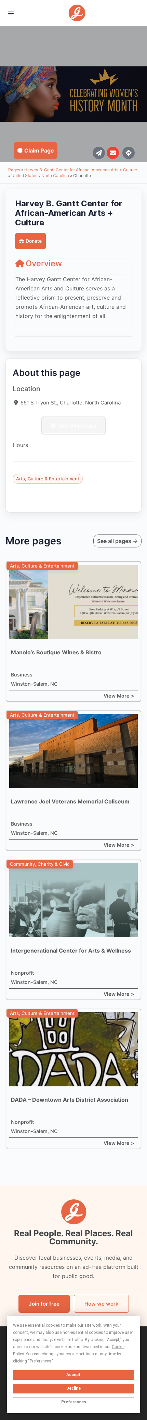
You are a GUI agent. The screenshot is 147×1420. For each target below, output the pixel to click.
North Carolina (55, 175)
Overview (44, 263)
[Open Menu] (11, 12)
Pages (14, 169)
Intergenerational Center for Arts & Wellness (71, 950)
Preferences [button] (40, 1361)
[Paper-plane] (99, 153)
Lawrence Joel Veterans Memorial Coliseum (70, 801)
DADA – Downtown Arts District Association (69, 1099)
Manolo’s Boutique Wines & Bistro (56, 652)
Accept (73, 1374)
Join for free (44, 1304)
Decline (73, 1388)
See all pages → (117, 541)
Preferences (73, 1402)
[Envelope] (113, 153)
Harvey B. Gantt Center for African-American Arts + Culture (80, 169)
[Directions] (128, 153)
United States (24, 175)
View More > (119, 696)
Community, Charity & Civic (40, 864)
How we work (101, 1304)
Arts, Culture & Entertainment (47, 478)
